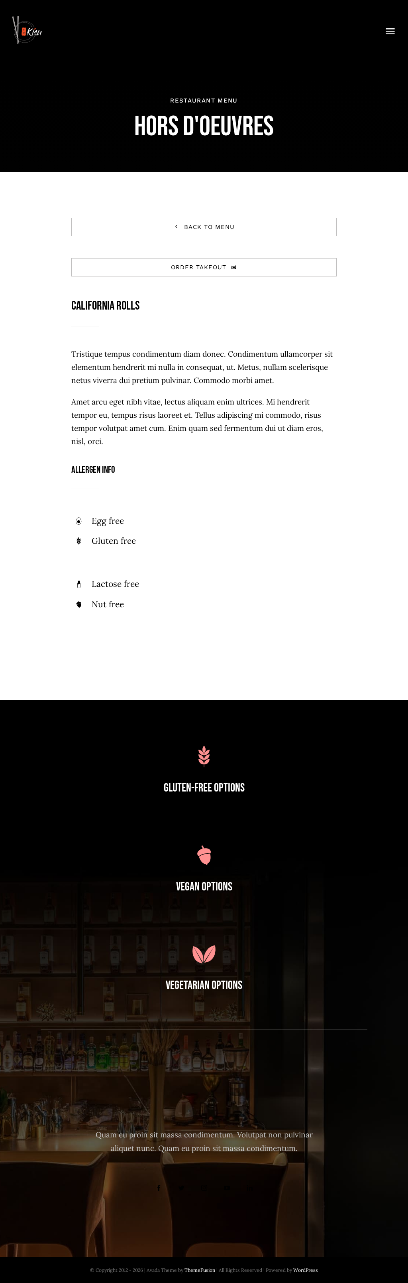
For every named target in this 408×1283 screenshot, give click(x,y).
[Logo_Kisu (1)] (27, 19)
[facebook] (158, 1188)
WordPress (305, 1270)
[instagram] (204, 1188)
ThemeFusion (199, 1270)
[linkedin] (249, 1188)
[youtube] (227, 1188)
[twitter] (181, 1188)
